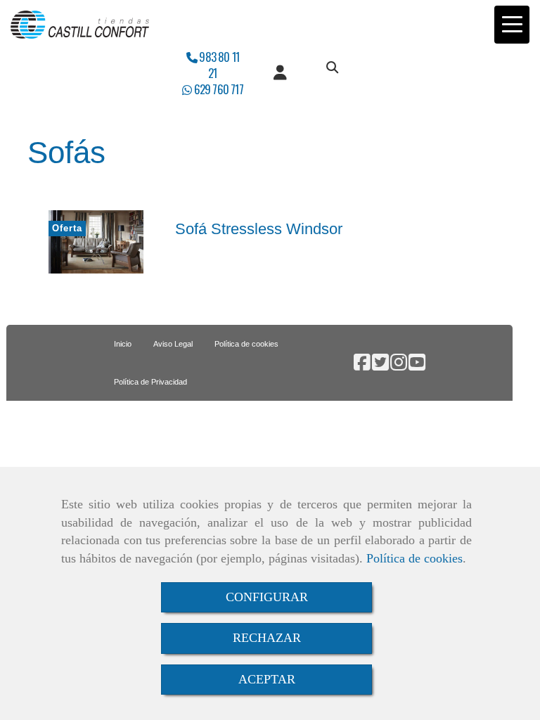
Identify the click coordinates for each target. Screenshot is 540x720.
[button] (280, 73)
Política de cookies (414, 558)
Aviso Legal (173, 344)
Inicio (122, 344)
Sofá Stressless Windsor (258, 229)
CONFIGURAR (267, 597)
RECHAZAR (267, 638)
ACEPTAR (266, 679)
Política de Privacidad (150, 382)
